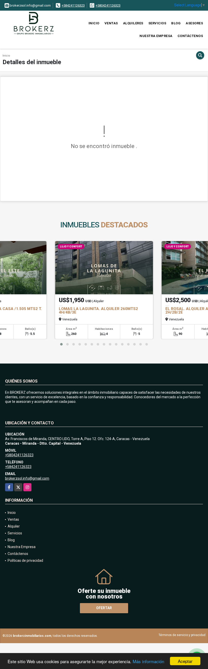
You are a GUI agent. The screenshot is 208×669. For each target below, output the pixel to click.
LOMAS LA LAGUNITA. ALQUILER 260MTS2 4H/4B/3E (98, 310)
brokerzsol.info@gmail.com (27, 478)
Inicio (94, 23)
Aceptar (185, 661)
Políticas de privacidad (25, 560)
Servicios (157, 23)
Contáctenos (190, 36)
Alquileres (133, 23)
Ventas (111, 23)
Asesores (194, 23)
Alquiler (14, 526)
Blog (176, 23)
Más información (148, 661)
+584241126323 (73, 5)
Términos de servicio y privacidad (182, 635)
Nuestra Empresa (156, 36)
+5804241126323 (108, 5)
